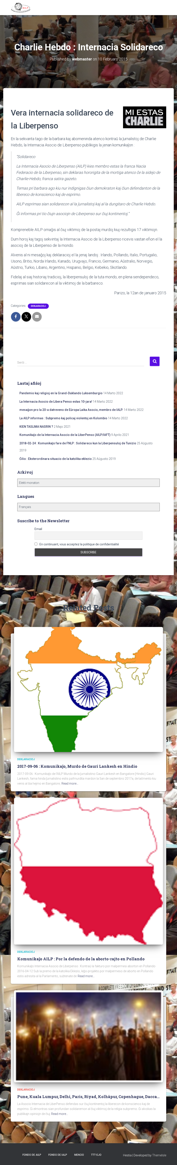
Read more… (70, 783)
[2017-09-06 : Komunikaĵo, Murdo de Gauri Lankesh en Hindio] (88, 689)
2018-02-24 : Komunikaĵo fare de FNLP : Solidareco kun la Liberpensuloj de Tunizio (77, 443)
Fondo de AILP (31, 1154)
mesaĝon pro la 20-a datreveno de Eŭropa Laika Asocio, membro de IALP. (71, 410)
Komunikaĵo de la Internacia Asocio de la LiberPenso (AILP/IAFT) (65, 435)
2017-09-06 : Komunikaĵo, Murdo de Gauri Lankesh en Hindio (77, 766)
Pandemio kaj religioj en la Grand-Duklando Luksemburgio (61, 393)
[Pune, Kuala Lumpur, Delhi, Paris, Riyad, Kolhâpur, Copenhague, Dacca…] (88, 1036)
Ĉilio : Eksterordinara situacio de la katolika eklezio (55, 459)
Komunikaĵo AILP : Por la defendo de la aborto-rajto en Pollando (81, 958)
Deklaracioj (38, 306)
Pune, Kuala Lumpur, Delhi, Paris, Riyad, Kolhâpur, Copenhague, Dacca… (88, 1096)
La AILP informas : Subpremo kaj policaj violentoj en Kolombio (63, 418)
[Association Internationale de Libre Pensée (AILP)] (21, 7)
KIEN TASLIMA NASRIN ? (36, 426)
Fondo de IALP (57, 1154)
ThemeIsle (159, 1155)
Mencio (79, 1154)
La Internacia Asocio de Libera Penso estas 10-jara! (55, 401)
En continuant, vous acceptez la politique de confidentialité (79, 544)
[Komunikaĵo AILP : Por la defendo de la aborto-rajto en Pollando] (88, 871)
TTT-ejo (96, 1154)
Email (38, 529)
